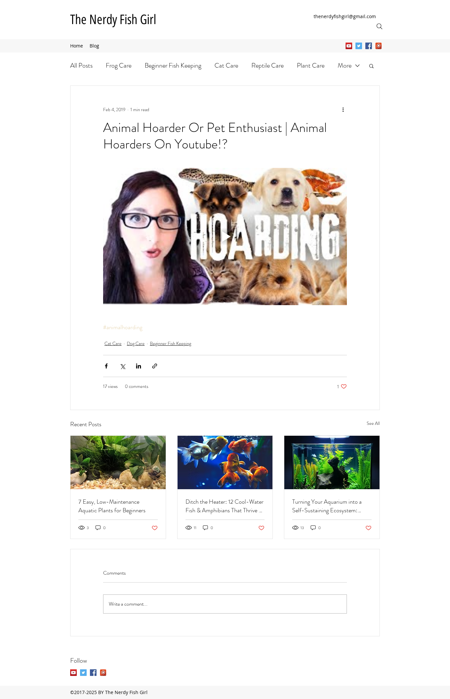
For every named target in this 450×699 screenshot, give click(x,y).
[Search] (379, 26)
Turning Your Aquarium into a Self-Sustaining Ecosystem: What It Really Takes (327, 506)
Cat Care (226, 65)
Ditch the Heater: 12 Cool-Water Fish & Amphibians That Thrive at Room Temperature (224, 506)
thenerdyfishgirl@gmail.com (345, 16)
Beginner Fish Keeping (173, 65)
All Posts (81, 65)
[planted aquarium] (118, 462)
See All (373, 423)
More (345, 65)
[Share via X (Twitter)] (122, 366)
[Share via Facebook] (106, 366)
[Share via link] (155, 366)
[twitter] (358, 46)
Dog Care (136, 343)
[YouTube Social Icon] (349, 46)
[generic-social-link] (378, 46)
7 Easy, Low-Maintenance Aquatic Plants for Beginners (112, 506)
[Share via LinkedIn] (138, 366)
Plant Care (310, 65)
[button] (371, 65)
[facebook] (368, 46)
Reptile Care (267, 65)
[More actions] (343, 109)
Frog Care (118, 65)
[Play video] (225, 236)
